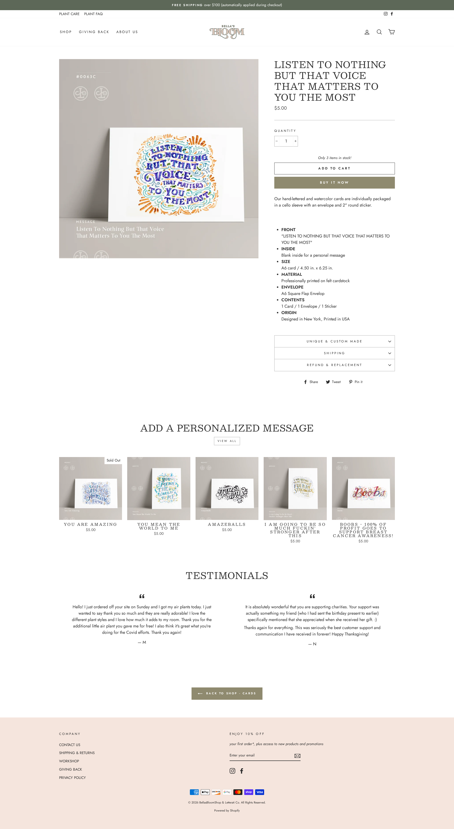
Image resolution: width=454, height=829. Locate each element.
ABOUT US (127, 32)
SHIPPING (334, 353)
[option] (227, 5)
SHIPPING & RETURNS (77, 753)
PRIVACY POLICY (72, 777)
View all (227, 441)
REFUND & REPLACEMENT (334, 365)
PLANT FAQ (93, 14)
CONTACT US (69, 744)
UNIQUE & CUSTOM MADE (334, 341)
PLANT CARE (69, 14)
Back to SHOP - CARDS (230, 693)
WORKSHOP (69, 761)
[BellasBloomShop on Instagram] (232, 771)
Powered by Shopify (227, 810)
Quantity (285, 131)
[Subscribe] (297, 755)
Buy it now (334, 182)
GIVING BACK (94, 32)
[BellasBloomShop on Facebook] (241, 771)
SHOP (66, 32)
